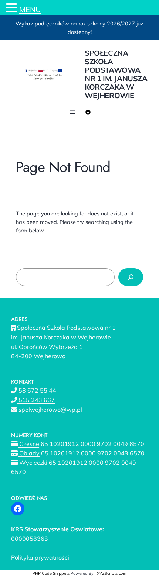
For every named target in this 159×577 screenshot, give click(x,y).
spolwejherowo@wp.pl (49, 409)
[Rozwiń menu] (72, 112)
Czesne (28, 444)
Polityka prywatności (40, 557)
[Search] (130, 277)
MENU (30, 9)
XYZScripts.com (111, 573)
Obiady (29, 453)
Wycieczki (32, 462)
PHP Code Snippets (51, 573)
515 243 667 (36, 400)
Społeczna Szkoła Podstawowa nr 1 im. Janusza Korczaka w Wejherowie (116, 74)
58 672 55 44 (36, 390)
